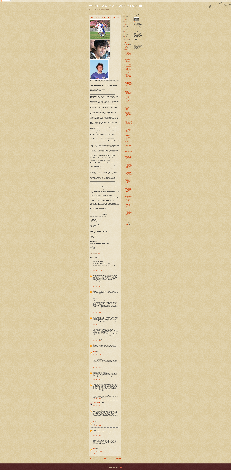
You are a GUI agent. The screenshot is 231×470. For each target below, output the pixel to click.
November (127, 41)
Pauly (94, 273)
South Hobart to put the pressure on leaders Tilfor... (128, 161)
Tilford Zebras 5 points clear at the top (128, 142)
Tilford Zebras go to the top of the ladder (128, 209)
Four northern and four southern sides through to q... (128, 185)
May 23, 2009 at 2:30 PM (97, 286)
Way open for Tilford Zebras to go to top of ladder (128, 213)
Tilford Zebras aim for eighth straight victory (128, 80)
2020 (125, 26)
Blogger (121, 467)
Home (104, 458)
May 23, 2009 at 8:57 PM (97, 354)
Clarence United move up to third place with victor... (128, 200)
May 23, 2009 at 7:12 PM (97, 312)
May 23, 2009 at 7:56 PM (97, 324)
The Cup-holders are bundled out (128, 177)
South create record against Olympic (128, 57)
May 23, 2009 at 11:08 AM (97, 270)
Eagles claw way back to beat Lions (128, 130)
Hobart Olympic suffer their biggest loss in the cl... (128, 139)
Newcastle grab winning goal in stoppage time (128, 194)
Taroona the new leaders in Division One (128, 60)
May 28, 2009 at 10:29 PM (97, 451)
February (126, 224)
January (126, 226)
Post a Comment (94, 453)
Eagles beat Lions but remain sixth (128, 133)
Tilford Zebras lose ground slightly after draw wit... (128, 64)
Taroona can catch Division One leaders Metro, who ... (128, 114)
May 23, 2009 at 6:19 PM (97, 295)
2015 (125, 31)
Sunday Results (127, 135)
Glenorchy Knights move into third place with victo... (128, 148)
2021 (125, 24)
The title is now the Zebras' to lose (128, 197)
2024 (125, 19)
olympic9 (94, 351)
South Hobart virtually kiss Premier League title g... (128, 104)
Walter (136, 21)
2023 (125, 21)
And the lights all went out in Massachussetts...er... (128, 174)
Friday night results (128, 72)
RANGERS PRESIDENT (97, 402)
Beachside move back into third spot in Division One (128, 97)
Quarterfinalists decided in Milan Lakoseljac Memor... (128, 181)
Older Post (118, 458)
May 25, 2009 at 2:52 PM (97, 405)
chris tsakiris (95, 429)
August (126, 46)
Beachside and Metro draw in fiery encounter (128, 53)
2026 (125, 16)
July (126, 47)
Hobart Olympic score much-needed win (104, 17)
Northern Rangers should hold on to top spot (128, 154)
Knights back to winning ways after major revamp (127, 205)
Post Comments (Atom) (98, 461)
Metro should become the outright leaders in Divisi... (128, 217)
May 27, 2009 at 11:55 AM (97, 445)
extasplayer (95, 382)
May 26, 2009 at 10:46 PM (97, 418)
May (126, 51)
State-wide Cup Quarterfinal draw (127, 170)
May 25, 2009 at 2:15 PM (97, 398)
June (126, 49)
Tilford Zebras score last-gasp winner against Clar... (128, 93)
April (126, 221)
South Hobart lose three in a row (128, 101)
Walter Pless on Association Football (115, 5)
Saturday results (128, 66)
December (127, 39)
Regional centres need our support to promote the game (128, 166)
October (126, 42)
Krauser (94, 370)
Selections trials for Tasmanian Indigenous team (128, 122)
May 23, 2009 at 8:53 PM (97, 348)
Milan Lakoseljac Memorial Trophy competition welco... (128, 190)
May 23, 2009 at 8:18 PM (97, 340)
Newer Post (91, 458)
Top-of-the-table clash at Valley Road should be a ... (128, 76)
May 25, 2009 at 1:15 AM (97, 379)
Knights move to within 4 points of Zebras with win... (128, 70)
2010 (125, 36)
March (126, 222)
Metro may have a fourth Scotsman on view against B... (128, 84)
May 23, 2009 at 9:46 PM (97, 367)
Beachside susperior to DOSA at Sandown (127, 88)
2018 (125, 29)
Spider (94, 421)
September (127, 44)
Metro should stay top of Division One (128, 157)
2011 (125, 34)
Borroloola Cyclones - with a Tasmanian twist (128, 126)
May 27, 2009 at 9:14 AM (97, 425)
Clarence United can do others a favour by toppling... (128, 118)
